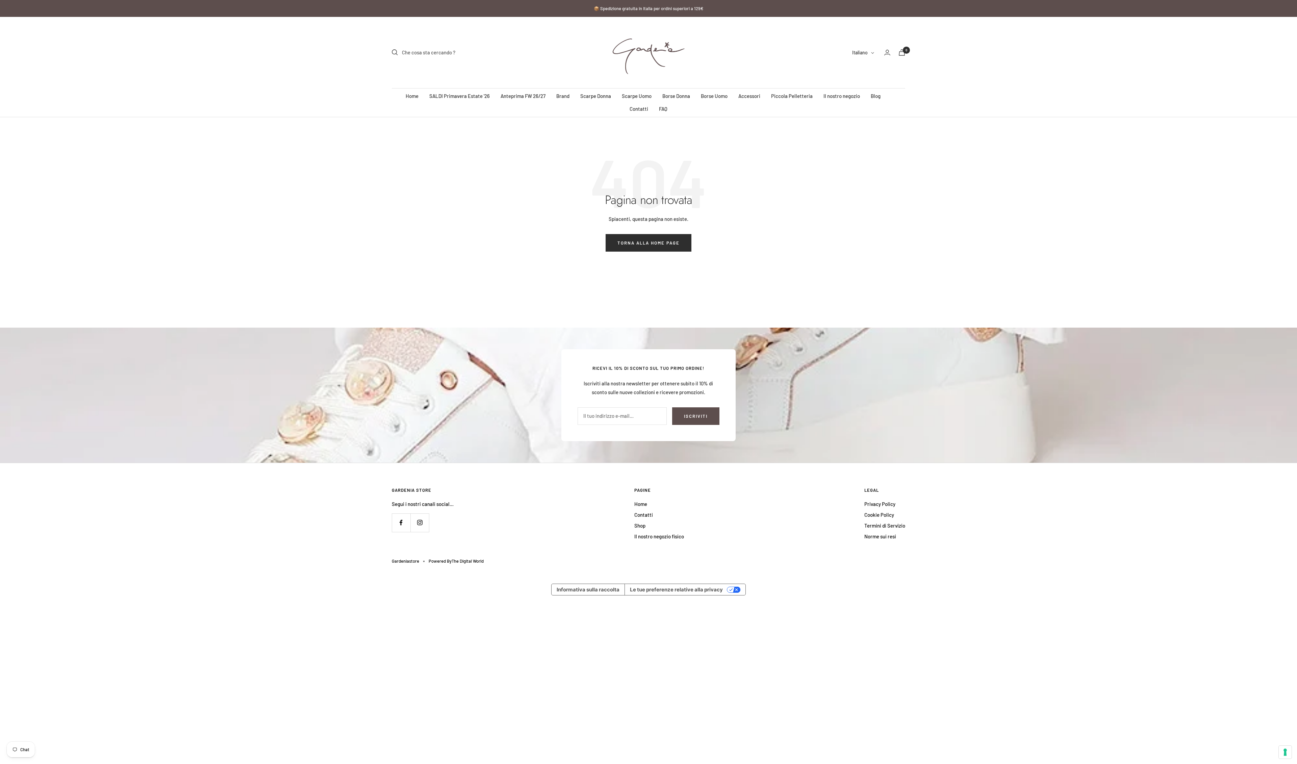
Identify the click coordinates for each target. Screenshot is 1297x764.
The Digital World (468, 561)
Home (412, 96)
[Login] (887, 52)
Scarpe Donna (595, 96)
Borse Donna (676, 96)
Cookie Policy (879, 515)
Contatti (639, 109)
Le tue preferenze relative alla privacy (676, 589)
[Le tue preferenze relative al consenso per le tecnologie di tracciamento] (1285, 752)
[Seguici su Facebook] (401, 522)
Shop (639, 526)
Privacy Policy (879, 504)
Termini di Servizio (884, 526)
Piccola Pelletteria (792, 96)
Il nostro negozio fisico (659, 536)
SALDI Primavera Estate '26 (459, 96)
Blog (876, 96)
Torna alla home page (648, 243)
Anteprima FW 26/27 (523, 96)
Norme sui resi (880, 536)
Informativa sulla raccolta (588, 589)
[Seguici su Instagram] (419, 522)
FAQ (663, 109)
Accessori (749, 96)
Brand (562, 96)
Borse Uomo (714, 96)
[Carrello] (901, 52)
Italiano (860, 52)
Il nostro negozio (841, 96)
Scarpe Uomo (637, 96)
